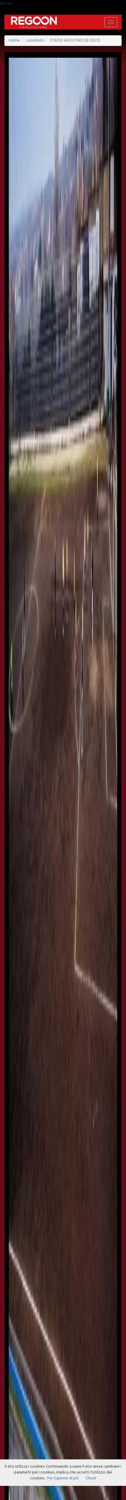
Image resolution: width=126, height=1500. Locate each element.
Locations (34, 40)
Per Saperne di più (63, 1478)
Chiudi (91, 1478)
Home (14, 40)
